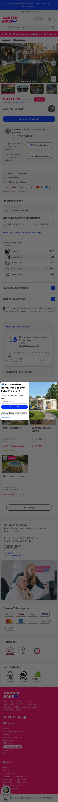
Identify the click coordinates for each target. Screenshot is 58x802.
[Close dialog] (56, 384)
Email (3, 398)
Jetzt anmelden (14, 407)
